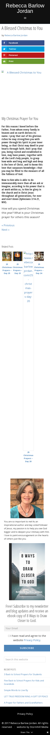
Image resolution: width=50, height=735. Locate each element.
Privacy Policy (32, 640)
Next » (5, 229)
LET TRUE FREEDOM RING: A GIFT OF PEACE (26, 696)
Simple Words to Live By (16, 690)
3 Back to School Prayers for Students (23, 674)
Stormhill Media (39, 727)
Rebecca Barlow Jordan (25, 8)
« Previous (8, 225)
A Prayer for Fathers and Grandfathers (23, 702)
